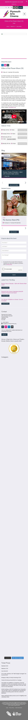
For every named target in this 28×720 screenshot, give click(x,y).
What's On (14, 4)
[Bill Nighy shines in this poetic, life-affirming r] (14, 589)
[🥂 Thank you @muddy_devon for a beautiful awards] (14, 560)
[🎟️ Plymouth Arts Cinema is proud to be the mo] (14, 619)
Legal (7, 707)
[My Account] (14, 7)
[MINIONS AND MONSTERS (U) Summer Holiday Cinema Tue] (14, 471)
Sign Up (4, 334)
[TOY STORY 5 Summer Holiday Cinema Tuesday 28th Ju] (14, 486)
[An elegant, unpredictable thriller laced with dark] (14, 604)
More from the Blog (14, 185)
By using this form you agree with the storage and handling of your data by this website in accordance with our (13, 263)
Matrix (19, 705)
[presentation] (12, 269)
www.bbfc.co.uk (12, 107)
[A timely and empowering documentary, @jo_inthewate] (14, 634)
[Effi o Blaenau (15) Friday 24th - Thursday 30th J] (14, 515)
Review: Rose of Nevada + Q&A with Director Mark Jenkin (14, 284)
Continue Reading (5, 287)
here (2, 686)
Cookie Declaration (18, 707)
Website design (13, 705)
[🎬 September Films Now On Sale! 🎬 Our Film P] (14, 426)
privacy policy (9, 264)
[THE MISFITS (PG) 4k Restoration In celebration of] (14, 648)
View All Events (13, 232)
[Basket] (16, 7)
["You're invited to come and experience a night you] (14, 397)
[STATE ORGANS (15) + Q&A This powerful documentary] (14, 441)
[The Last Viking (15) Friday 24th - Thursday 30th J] (14, 500)
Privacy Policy (11, 707)
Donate (20, 7)
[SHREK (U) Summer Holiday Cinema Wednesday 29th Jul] (14, 456)
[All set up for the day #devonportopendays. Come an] (14, 530)
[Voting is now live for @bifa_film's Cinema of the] (14, 382)
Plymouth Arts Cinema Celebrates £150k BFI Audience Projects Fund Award (12, 292)
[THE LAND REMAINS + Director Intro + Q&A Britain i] (14, 367)
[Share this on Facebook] (2, 65)
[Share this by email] (5, 65)
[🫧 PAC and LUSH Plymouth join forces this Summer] (14, 545)
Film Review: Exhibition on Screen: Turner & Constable (12, 300)
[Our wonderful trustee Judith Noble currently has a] (14, 574)
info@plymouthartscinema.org (9, 323)
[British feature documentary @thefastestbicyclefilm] (14, 412)
